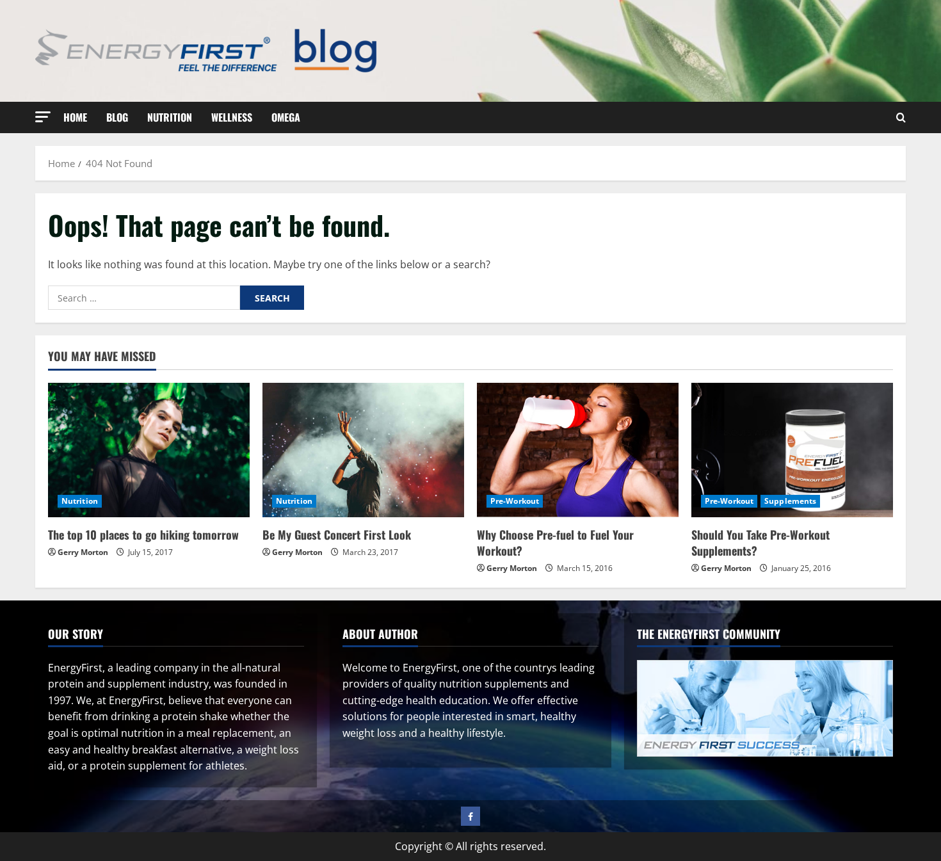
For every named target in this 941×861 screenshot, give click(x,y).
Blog (117, 117)
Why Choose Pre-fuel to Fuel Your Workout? (555, 542)
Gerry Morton (83, 552)
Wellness (231, 117)
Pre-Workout (514, 500)
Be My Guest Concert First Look (336, 534)
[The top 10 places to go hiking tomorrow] (149, 450)
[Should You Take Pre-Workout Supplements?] (792, 450)
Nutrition (169, 117)
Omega (285, 117)
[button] (43, 116)
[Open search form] (901, 118)
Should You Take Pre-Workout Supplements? (760, 542)
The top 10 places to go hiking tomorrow (143, 534)
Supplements (790, 500)
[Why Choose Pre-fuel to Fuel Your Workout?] (578, 450)
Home (75, 117)
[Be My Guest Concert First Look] (363, 450)
